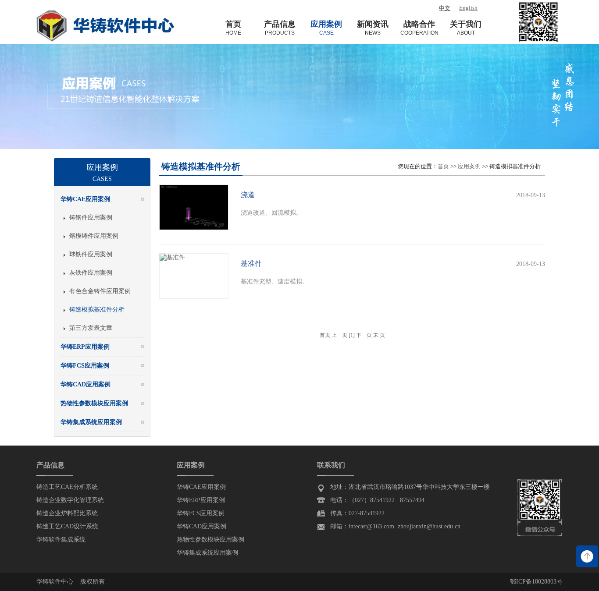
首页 (443, 166)
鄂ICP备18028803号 (536, 581)
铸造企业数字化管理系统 (70, 500)
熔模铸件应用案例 (93, 236)
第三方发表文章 (90, 328)
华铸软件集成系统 (61, 539)
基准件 (251, 263)
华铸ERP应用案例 (201, 500)
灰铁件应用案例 (90, 272)
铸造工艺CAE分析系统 (67, 487)
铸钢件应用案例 (90, 217)
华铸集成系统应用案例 (207, 552)
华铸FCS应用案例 (201, 513)
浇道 (248, 194)
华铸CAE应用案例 (201, 487)
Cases (102, 179)
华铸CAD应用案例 (201, 526)
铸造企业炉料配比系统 (67, 513)
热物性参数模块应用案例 (210, 539)
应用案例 (469, 166)
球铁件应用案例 (90, 254)
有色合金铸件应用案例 (100, 291)
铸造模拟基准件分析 (97, 309)
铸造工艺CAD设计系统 (67, 526)
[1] (352, 335)
